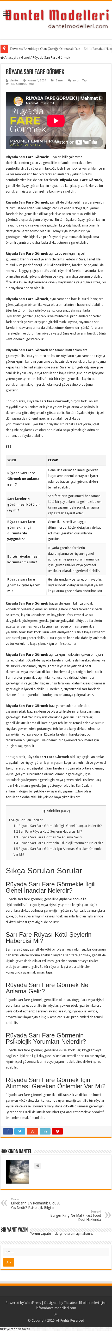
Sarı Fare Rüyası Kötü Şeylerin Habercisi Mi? (48, 831)
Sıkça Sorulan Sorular (26, 820)
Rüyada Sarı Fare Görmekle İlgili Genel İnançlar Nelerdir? (58, 826)
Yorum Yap (80, 80)
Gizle (65, 811)
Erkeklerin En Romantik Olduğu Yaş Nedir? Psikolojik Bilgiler (35, 1204)
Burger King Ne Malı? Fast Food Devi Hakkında (75, 1216)
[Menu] (6, 13)
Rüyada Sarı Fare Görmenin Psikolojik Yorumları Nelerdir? (58, 843)
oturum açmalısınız (78, 1233)
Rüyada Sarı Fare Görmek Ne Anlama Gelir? (48, 837)
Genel (25, 57)
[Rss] (56, 1314)
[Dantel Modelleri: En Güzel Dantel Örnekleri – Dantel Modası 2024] (56, 19)
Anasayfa (11, 57)
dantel (14, 80)
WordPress (32, 1303)
